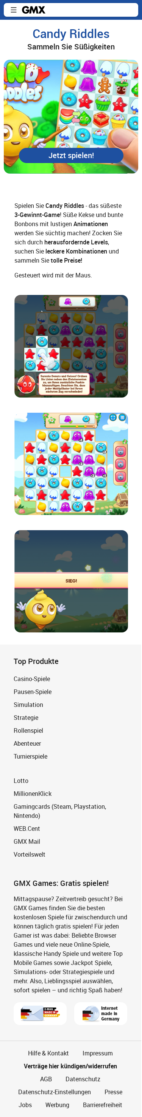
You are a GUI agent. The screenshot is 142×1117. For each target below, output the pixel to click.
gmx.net (33, 10)
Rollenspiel (28, 730)
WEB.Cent (27, 828)
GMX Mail (27, 841)
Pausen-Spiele (32, 692)
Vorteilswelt (29, 854)
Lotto (21, 780)
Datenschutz (83, 1079)
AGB (46, 1079)
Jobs (25, 1105)
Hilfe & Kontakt (48, 1053)
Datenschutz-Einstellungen (54, 1092)
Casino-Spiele (32, 679)
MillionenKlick (32, 793)
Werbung (57, 1105)
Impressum (98, 1053)
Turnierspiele (30, 756)
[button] (14, 10)
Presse (113, 1092)
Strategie (26, 717)
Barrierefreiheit (102, 1105)
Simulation (28, 704)
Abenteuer (27, 743)
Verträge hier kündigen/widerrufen (70, 1066)
